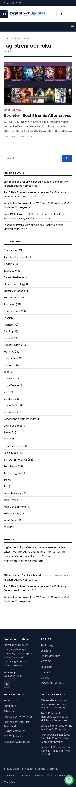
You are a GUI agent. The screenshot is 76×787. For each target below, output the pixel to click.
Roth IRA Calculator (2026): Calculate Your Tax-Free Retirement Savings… (56, 738)
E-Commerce (12, 297)
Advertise (9, 711)
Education (9, 304)
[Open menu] (72, 26)
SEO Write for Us (13, 736)
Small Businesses (14, 446)
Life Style (9, 378)
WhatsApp (9, 781)
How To (51, 775)
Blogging (9, 263)
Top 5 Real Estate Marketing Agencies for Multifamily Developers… (55, 716)
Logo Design (11, 385)
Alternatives (12, 110)
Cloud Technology (14, 284)
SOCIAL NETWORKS (15, 459)
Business (9, 270)
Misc (6, 392)
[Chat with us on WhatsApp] (69, 780)
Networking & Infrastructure (20, 418)
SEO (6, 439)
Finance (8, 324)
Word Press (10, 520)
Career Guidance (14, 277)
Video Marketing (13, 493)
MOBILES (9, 398)
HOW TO (9, 351)
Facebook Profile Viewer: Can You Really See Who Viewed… (56, 751)
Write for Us (11, 700)
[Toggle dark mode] (61, 14)
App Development (14, 257)
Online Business (13, 425)
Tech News (10, 466)
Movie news (11, 412)
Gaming (8, 331)
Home (7, 38)
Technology (11, 473)
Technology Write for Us (18, 716)
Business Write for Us (16, 730)
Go (67, 158)
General (8, 338)
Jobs (7, 371)
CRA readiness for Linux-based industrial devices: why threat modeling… (55, 704)
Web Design (11, 499)
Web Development (15, 506)
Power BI (9, 432)
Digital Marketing (13, 290)
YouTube (9, 526)
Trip (6, 486)
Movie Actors (11, 405)
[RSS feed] (7, 684)
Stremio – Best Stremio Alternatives (37, 115)
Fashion (8, 317)
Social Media (11, 452)
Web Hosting (11, 513)
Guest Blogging (13, 344)
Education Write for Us (17, 741)
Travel (7, 479)
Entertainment (12, 311)
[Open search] (53, 14)
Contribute (10, 705)
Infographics (11, 358)
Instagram (9, 365)
